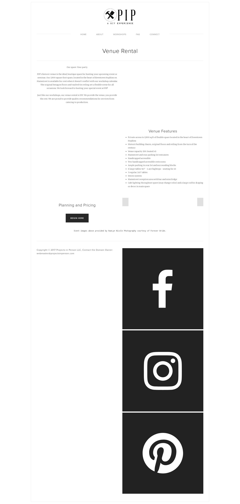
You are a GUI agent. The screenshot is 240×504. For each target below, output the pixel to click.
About (99, 34)
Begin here (77, 218)
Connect (155, 34)
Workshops (119, 34)
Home (83, 34)
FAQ (138, 34)
